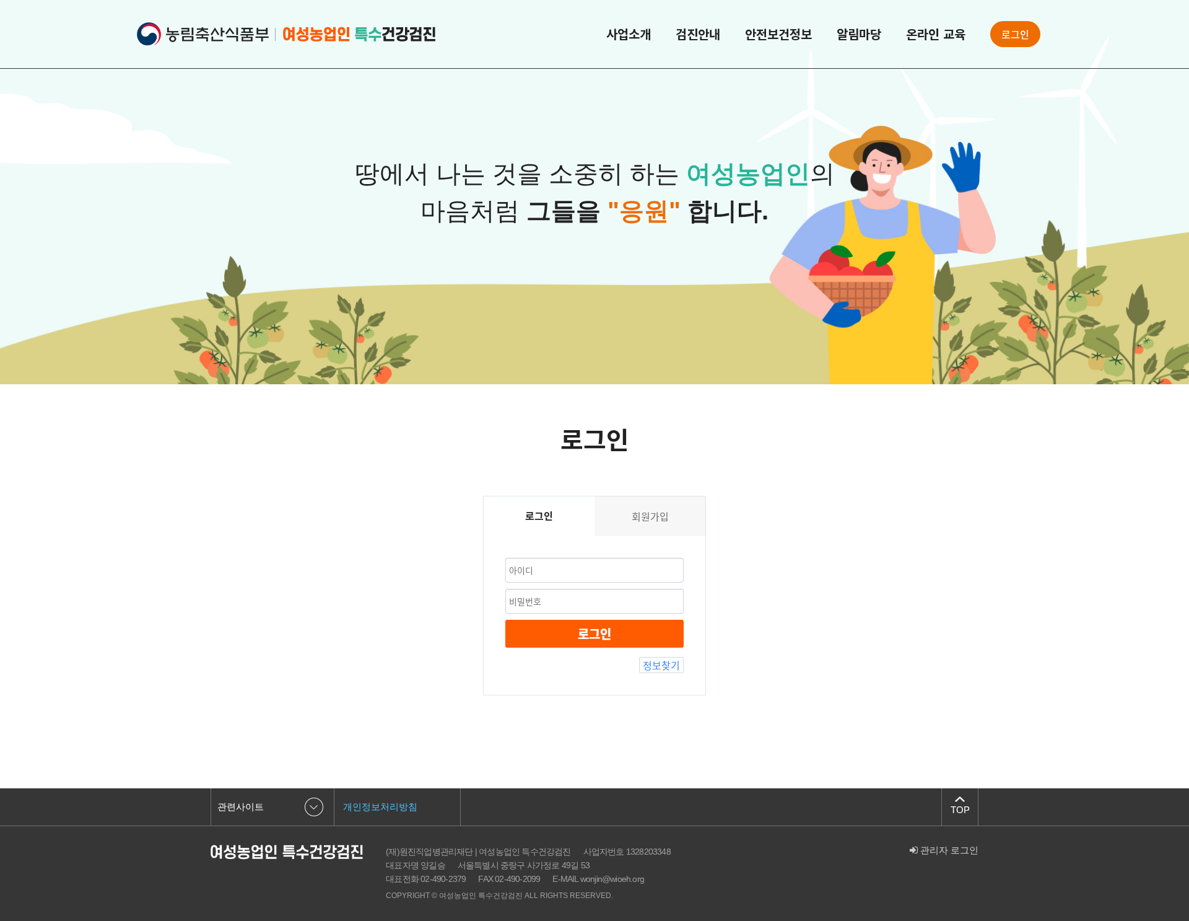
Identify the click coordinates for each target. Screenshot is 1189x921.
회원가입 (650, 516)
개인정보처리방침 (380, 806)
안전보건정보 (778, 34)
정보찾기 (661, 665)
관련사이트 (240, 806)
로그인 (1015, 34)
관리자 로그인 (948, 850)
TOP (960, 809)
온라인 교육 (935, 34)
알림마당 (859, 34)
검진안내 (698, 34)
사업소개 (628, 34)
